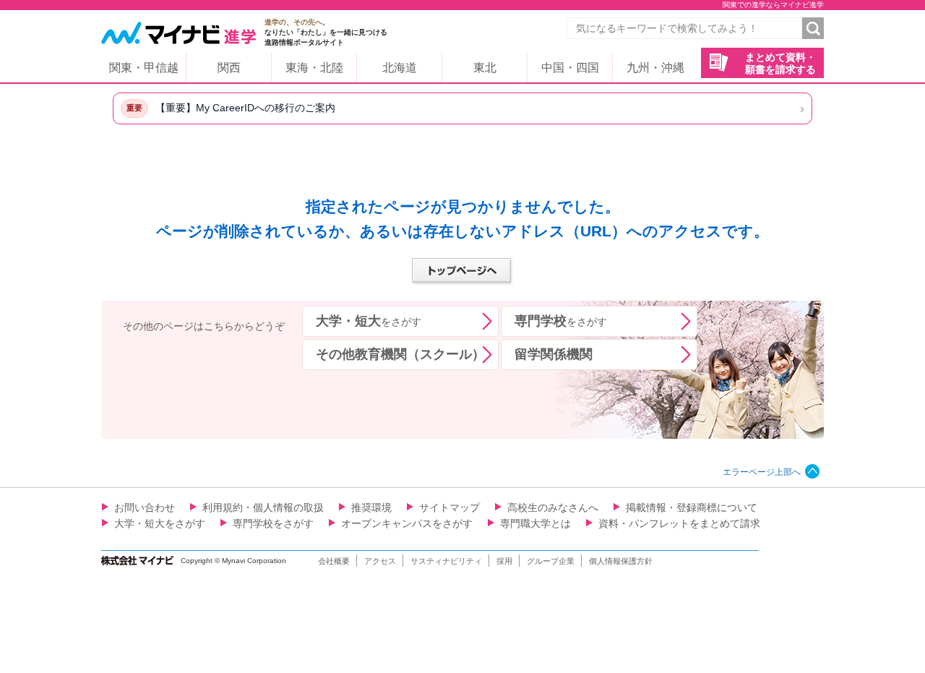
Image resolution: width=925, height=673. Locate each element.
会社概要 (334, 561)
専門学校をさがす (273, 523)
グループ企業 (551, 561)
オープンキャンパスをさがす (407, 523)
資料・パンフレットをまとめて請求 (679, 523)
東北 (484, 67)
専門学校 (561, 321)
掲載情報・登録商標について (691, 507)
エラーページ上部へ (762, 472)
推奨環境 (371, 507)
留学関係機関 (554, 354)
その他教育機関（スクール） (400, 354)
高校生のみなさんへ (552, 507)
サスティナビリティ (446, 561)
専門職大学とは (535, 523)
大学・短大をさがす (159, 523)
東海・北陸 (314, 67)
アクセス (380, 561)
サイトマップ (449, 507)
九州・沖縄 (655, 67)
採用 (504, 561)
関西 (229, 67)
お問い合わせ (144, 507)
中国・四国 (570, 67)
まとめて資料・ (780, 63)
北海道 (399, 67)
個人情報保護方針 (621, 561)
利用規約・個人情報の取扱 (263, 507)
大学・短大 (368, 321)
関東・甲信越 (143, 67)
